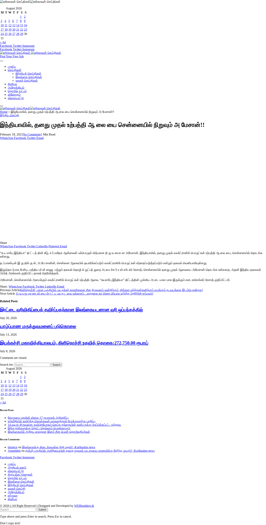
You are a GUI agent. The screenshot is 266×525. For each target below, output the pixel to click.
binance (12, 447)
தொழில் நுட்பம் (17, 91)
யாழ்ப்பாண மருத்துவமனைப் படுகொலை (38, 326)
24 (2, 34)
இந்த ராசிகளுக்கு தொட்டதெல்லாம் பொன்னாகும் (39, 428)
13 (13, 25)
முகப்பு (12, 66)
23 (25, 29)
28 (17, 34)
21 (17, 29)
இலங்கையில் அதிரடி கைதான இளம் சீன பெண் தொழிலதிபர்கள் (49, 431)
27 (13, 34)
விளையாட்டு (16, 98)
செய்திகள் (14, 70)
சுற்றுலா (13, 495)
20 (13, 29)
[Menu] (1, 61)
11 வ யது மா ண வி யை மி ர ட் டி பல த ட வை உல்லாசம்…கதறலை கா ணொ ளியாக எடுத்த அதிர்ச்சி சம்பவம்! (84, 293)
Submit (42, 509)
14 (17, 25)
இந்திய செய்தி (9, 115)
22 (21, 29)
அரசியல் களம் (17, 467)
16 (25, 25)
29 (21, 34)
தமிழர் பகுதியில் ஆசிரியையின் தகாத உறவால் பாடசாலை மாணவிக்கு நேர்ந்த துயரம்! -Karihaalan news (90, 450)
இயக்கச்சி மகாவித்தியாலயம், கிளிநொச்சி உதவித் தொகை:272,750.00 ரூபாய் (74, 342)
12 (9, 25)
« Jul (3, 42)
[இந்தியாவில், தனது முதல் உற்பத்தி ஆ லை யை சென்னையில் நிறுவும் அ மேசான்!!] (76, 239)
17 (2, 29)
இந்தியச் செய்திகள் (28, 73)
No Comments (32, 134)
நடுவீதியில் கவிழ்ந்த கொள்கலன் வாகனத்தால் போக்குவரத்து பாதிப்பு (51, 421)
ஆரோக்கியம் (16, 87)
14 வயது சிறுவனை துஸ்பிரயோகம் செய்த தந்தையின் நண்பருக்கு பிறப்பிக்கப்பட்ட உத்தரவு (64, 424)
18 (6, 29)
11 (5, 25)
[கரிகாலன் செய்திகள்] (30, 52)
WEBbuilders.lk (84, 505)
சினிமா (12, 84)
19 (9, 29)
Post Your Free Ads (12, 56)
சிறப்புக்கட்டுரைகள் (20, 474)
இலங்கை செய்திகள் (29, 77)
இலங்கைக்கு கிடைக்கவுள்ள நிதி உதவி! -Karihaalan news (58, 447)
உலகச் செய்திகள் (27, 80)
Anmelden (14, 450)
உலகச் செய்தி (16, 488)
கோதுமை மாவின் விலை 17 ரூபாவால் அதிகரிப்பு (38, 417)
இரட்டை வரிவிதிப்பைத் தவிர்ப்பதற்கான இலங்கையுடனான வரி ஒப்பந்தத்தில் (71, 309)
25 (6, 34)
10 (2, 25)
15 (21, 25)
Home (4, 111)
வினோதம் (14, 94)
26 (9, 34)
